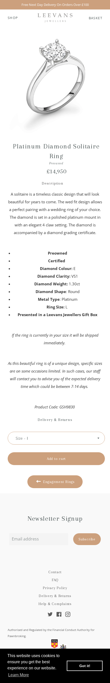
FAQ (55, 580)
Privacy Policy (55, 588)
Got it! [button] (84, 666)
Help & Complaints (55, 604)
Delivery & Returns (55, 596)
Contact (55, 572)
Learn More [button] (18, 675)
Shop (13, 17)
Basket (95, 18)
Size (19, 438)
